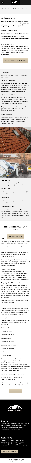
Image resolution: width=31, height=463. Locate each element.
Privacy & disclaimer (12, 459)
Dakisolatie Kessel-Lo (7, 348)
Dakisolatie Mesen (6, 355)
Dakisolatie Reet (6, 338)
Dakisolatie (16, 9)
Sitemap (21, 459)
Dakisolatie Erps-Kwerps (8, 345)
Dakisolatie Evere (6, 352)
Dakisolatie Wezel (6, 331)
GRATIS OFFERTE (15, 391)
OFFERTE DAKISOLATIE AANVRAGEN (15, 60)
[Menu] (2, 2)
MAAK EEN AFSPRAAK (15, 236)
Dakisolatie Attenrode (7, 335)
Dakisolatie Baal (5, 328)
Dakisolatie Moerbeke (7, 341)
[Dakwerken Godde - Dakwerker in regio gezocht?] (15, 2)
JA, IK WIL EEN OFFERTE (8, 451)
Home (10, 9)
